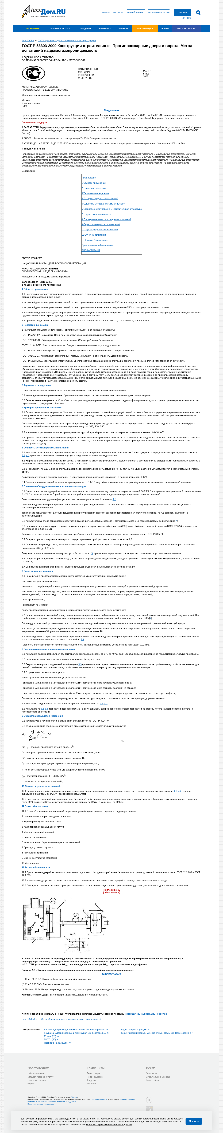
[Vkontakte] (149, 1100)
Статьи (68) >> (51, 1036)
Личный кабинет (136, 12)
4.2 (27, 455)
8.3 (46, 708)
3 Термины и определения (95, 193)
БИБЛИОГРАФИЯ (91, 250)
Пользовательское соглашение (41, 1104)
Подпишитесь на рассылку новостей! (146, 1014)
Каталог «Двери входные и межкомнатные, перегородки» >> (76, 1029)
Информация (145, 28)
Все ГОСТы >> (29, 1019)
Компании (105, 28)
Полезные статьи (37, 1080)
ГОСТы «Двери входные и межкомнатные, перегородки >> (70, 1019)
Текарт (74, 1097)
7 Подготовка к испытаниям (96, 214)
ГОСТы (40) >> (51, 1039)
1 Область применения (94, 183)
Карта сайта (152, 1080)
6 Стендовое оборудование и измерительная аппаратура (112, 209)
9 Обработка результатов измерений (101, 224)
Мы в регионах (186, 28)
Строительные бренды (158, 1077)
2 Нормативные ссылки (94, 188)
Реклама (91, 1083)
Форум (165, 28)
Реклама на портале (159, 12)
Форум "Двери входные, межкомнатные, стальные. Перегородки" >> (157, 1033)
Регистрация (93, 1073)
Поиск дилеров (95, 1077)
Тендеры (85, 28)
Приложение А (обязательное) (97, 245)
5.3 (82, 639)
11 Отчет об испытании (94, 235)
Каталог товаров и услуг (40, 1077)
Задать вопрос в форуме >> (136, 1029)
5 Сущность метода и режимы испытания (103, 203)
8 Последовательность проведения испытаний (106, 219)
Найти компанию (36, 1073)
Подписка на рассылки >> (58, 1043)
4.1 (23, 455)
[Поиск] (198, 12)
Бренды (123, 28)
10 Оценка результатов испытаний (100, 229)
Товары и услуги (60, 28)
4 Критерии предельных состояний (100, 198)
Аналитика (33, 28)
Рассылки (118, 12)
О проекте (104, 12)
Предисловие (89, 177)
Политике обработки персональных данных (109, 1124)
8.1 (42, 708)
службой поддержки (99, 1099)
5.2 (114, 499)
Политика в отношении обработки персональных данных (52, 1102)
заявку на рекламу (127, 1099)
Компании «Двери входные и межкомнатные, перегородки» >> (77, 1033)
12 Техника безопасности (95, 240)
